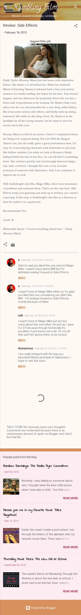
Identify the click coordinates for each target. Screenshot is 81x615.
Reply (22, 278)
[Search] (75, 7)
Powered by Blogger (43, 608)
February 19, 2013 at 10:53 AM (37, 286)
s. (19, 260)
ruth (20, 315)
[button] (75, 26)
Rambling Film (35, 8)
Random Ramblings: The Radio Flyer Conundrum (35, 466)
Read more (70, 498)
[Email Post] (13, 246)
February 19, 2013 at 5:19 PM (39, 315)
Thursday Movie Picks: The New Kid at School (34, 559)
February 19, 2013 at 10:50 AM (37, 260)
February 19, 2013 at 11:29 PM (50, 348)
